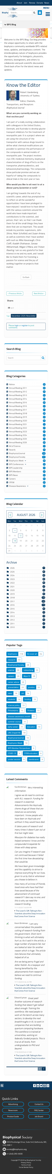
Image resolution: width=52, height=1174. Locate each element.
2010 (12, 627)
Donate (40, 2)
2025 (12, 571)
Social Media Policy (26, 1167)
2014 (12, 612)
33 (44, 402)
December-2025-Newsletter (24, 315)
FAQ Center (39, 1110)
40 (44, 388)
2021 (12, 586)
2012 (12, 619)
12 (44, 468)
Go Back (26, 277)
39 (44, 413)
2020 (12, 590)
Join (25, 2)
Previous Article (15, 293)
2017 (12, 601)
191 (44, 457)
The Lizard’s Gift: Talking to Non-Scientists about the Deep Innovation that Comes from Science (30, 913)
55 (44, 475)
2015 (12, 608)
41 (44, 410)
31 (44, 395)
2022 (12, 582)
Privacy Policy (26, 1162)
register (24, 325)
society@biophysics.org (16, 1149)
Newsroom (13, 1110)
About (19, 2)
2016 (12, 604)
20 (44, 384)
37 (44, 406)
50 (44, 486)
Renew (32, 2)
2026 (12, 567)
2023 (12, 579)
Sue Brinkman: (21, 787)
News (46, 2)
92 (44, 479)
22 (44, 482)
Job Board (39, 1116)
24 (44, 471)
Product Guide (13, 1116)
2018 (12, 597)
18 (15, 540)
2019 (12, 593)
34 (44, 391)
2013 (12, 616)
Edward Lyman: (21, 997)
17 (44, 446)
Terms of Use (26, 1165)
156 (44, 453)
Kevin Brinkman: (21, 923)
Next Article (38, 293)
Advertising (13, 1104)
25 (44, 417)
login (17, 325)
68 (44, 460)
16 (44, 450)
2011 (12, 623)
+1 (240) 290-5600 (14, 1153)
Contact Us (39, 1104)
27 (44, 431)
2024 (12, 575)
